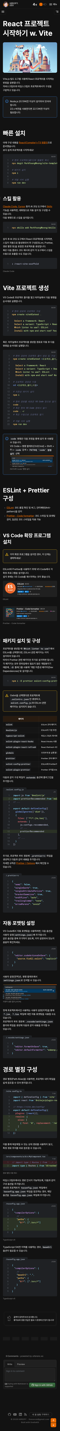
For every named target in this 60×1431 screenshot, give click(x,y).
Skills (49, 206)
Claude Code (10, 206)
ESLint (10, 507)
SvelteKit (34, 1422)
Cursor (21, 206)
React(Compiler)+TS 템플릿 (33, 142)
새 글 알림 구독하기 (40, 1414)
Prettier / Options (25, 863)
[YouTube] (15, 1414)
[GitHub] (9, 1414)
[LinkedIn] (20, 1414)
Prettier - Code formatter (20, 515)
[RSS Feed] (25, 1414)
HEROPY (22, 1419)
